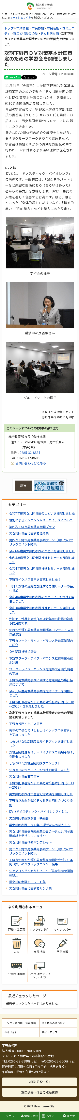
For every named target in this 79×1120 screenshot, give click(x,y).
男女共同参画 (50, 33)
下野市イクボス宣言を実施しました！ (35, 579)
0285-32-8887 (30, 452)
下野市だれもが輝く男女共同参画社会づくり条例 (41, 802)
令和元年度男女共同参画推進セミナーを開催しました (41, 693)
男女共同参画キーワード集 (27, 881)
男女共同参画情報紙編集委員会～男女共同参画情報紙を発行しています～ (41, 833)
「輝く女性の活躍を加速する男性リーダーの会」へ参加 (41, 588)
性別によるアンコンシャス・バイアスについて (41, 520)
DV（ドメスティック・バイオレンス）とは (38, 811)
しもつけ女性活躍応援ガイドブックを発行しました (41, 743)
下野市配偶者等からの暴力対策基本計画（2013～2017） (41, 785)
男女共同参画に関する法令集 (29, 533)
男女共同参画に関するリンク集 (30, 888)
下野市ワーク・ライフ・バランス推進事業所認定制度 (41, 660)
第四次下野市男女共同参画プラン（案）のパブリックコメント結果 (41, 542)
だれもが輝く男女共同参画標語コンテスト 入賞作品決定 (41, 631)
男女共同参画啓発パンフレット (30, 842)
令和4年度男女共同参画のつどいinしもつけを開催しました (41, 599)
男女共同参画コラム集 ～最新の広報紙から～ (39, 825)
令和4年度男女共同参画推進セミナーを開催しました (42, 570)
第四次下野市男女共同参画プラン (32, 526)
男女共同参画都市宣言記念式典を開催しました (41, 794)
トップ (8, 28)
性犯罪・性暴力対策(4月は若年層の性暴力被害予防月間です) (41, 620)
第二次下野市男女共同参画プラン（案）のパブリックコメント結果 (41, 851)
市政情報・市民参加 (30, 28)
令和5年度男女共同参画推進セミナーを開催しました (42, 559)
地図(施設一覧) (39, 1081)
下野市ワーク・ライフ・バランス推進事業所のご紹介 (41, 642)
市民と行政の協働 (25, 33)
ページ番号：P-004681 (59, 74)
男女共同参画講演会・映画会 (29, 818)
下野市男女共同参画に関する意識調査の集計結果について (41, 682)
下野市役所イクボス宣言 (26, 723)
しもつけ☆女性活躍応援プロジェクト (36, 763)
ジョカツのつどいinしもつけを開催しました (39, 769)
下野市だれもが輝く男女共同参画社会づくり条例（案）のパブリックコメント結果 (41, 861)
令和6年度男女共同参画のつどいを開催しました (42, 551)
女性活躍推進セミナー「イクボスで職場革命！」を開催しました (41, 754)
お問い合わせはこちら (31, 463)
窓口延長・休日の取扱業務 (39, 1092)
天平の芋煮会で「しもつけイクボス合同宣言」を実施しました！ (41, 732)
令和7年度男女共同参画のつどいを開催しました (42, 513)
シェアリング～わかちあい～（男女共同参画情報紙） (41, 872)
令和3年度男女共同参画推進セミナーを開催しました (42, 610)
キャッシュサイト (20, 17)
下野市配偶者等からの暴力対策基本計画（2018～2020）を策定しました (41, 704)
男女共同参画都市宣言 (24, 776)
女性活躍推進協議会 (22, 651)
